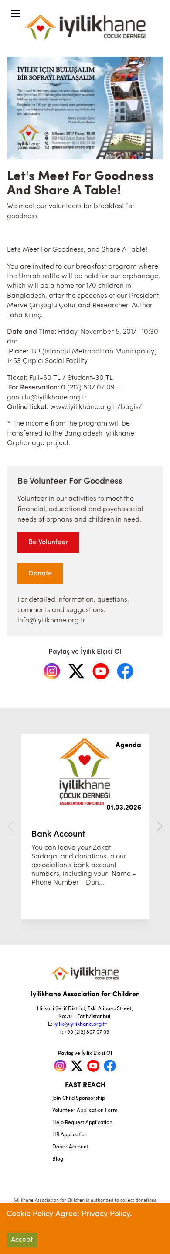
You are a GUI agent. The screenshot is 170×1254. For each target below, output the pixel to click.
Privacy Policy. (107, 1214)
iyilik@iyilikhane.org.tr (80, 1024)
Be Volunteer (48, 542)
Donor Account (70, 1147)
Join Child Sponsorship (78, 1098)
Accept (22, 1240)
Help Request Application (82, 1122)
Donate (40, 573)
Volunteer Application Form (85, 1110)
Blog (57, 1159)
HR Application (70, 1135)
